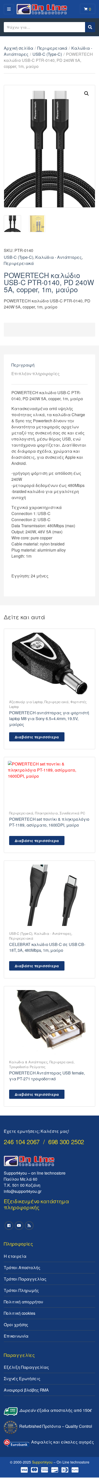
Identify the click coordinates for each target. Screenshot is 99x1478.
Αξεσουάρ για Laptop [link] (26, 701)
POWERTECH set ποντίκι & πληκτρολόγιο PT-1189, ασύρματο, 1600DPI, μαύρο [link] (49, 822)
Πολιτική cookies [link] (19, 1313)
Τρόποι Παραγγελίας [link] (25, 1279)
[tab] (49, 365)
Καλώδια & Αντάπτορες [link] (28, 1062)
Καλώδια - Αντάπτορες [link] (58, 257)
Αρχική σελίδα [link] (18, 48)
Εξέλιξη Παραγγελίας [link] (26, 1367)
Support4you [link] (42, 1462)
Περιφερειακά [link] (52, 48)
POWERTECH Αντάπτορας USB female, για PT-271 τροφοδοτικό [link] (47, 1076)
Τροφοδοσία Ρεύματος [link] (27, 1066)
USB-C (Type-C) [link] (47, 54)
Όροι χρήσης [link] (16, 1324)
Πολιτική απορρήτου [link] (23, 1302)
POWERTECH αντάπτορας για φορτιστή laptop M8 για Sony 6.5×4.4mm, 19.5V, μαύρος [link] (49, 718)
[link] (49, 663)
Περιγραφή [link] (23, 365)
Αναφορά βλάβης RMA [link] (26, 1390)
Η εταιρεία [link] (15, 1256)
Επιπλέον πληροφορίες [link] (35, 373)
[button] (86, 93)
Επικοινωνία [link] (16, 1336)
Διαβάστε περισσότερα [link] (37, 736)
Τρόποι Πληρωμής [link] (21, 1290)
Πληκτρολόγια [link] (46, 813)
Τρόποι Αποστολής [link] (22, 1267)
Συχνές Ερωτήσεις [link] (22, 1378)
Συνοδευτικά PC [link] (72, 813)
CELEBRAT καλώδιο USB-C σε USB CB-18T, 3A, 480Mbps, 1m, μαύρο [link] (47, 947)
